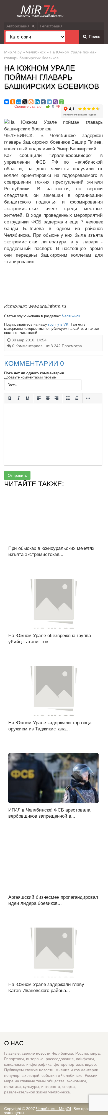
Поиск (93, 36)
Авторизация (19, 26)
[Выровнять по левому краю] (39, 398)
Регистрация (51, 26)
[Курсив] (18, 398)
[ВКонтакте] (6, 101)
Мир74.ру (13, 52)
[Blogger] (31, 101)
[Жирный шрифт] (10, 398)
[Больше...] (88, 398)
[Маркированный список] (68, 398)
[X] (24, 101)
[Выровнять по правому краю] (56, 398)
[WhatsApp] (61, 101)
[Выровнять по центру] (48, 398)
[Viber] (55, 101)
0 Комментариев (27, 346)
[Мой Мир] (18, 101)
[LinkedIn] (37, 101)
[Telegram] (49, 101)
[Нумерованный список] (77, 398)
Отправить (17, 475)
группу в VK (58, 324)
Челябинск (35, 52)
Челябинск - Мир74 (53, 1108)
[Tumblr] (43, 101)
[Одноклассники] (12, 101)
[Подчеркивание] (27, 398)
